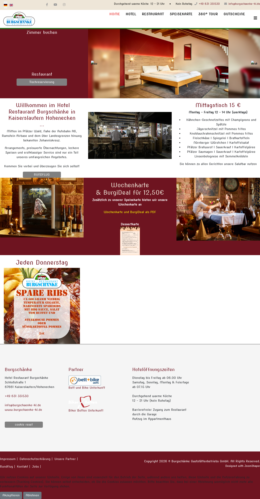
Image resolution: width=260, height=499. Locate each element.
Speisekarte (181, 14)
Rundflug (6, 466)
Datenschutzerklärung (35, 459)
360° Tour (208, 14)
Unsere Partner (65, 459)
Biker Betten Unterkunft (86, 410)
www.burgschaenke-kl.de (23, 410)
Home (114, 14)
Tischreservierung (41, 82)
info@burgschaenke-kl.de (244, 4)
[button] (94, 64)
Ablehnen (32, 495)
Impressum (8, 459)
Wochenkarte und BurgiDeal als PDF (130, 212)
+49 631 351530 (209, 4)
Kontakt (22, 466)
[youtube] (55, 4)
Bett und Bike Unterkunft (87, 388)
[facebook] (47, 4)
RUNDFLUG (42, 174)
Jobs (35, 466)
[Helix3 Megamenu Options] (254, 18)
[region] (174, 63)
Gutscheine (234, 14)
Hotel (131, 14)
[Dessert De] (130, 241)
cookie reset (24, 424)
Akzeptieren (11, 495)
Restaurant (153, 14)
